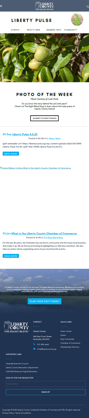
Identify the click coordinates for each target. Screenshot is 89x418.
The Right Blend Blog (53, 237)
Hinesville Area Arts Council (17, 363)
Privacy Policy (8, 413)
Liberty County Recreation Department (22, 367)
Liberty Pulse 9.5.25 (24, 134)
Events (63, 335)
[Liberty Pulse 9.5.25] (44, 69)
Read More (11, 153)
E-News (50, 138)
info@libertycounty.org (46, 349)
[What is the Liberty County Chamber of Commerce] (44, 196)
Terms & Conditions (23, 413)
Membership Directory (69, 347)
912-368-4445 (43, 344)
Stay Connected (67, 339)
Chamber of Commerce (70, 343)
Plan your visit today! (45, 301)
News (57, 138)
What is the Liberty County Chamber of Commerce (44, 233)
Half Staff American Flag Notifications (21, 371)
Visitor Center (66, 331)
